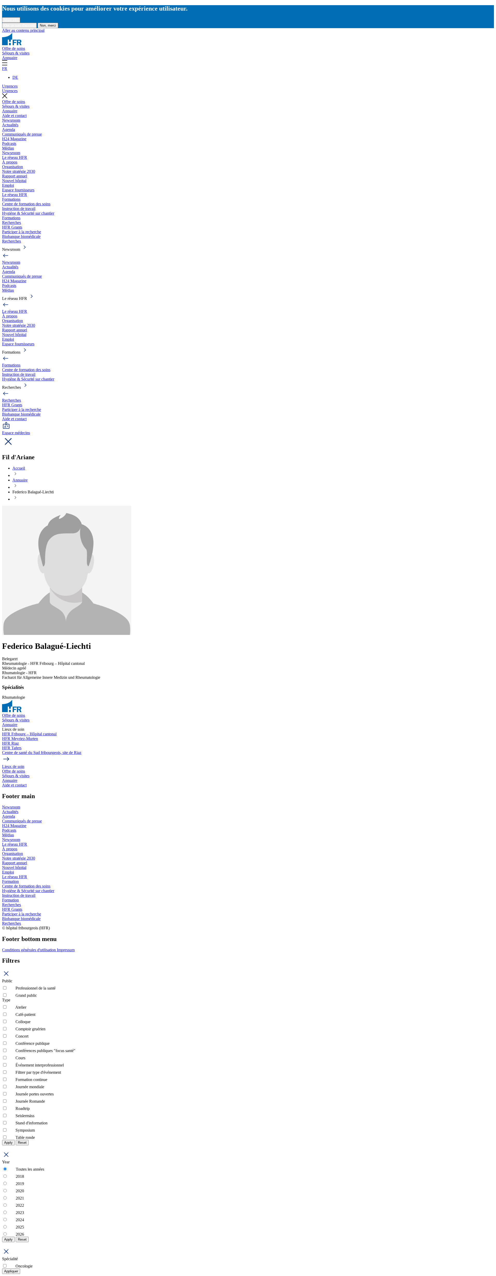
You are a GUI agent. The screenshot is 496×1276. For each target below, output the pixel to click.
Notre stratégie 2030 (18, 171)
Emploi (8, 185)
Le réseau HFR (14, 157)
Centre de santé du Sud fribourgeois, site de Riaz (41, 752)
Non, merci (48, 25)
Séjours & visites (15, 53)
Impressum (66, 950)
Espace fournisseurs (18, 190)
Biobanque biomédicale (21, 236)
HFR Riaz (10, 743)
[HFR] (11, 44)
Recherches (11, 222)
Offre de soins (13, 48)
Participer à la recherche (21, 232)
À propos (9, 162)
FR (4, 68)
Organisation (12, 167)
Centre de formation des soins (26, 204)
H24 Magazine (14, 139)
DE (15, 77)
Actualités (10, 125)
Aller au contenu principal (23, 30)
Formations (11, 199)
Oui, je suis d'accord (19, 25)
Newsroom (11, 120)
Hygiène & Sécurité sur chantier (28, 213)
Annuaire (9, 58)
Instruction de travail (18, 208)
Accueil (18, 468)
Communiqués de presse (22, 134)
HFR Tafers (11, 748)
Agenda (8, 129)
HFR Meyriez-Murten (20, 738)
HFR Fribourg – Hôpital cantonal (29, 734)
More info (11, 20)
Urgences (10, 86)
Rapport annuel (14, 176)
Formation (10, 881)
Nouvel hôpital (14, 180)
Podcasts (9, 143)
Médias (8, 148)
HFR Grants (12, 227)
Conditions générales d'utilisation (29, 950)
